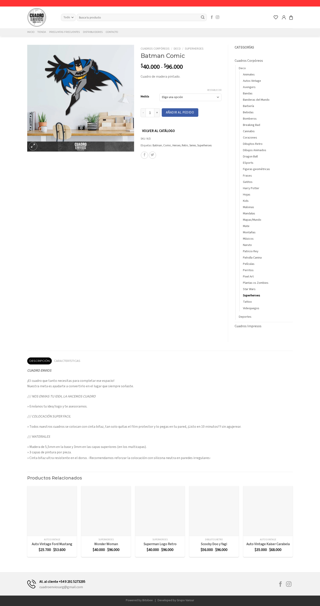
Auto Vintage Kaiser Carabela (268, 544)
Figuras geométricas (256, 169)
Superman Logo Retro (160, 544)
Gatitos (248, 182)
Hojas (246, 194)
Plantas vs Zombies (255, 282)
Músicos (248, 238)
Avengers (249, 87)
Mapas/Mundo (252, 219)
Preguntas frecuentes (64, 32)
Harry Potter (251, 188)
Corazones (250, 137)
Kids (246, 201)
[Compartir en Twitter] (152, 155)
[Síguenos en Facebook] (212, 17)
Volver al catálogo (158, 131)
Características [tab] (67, 360)
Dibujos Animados (254, 150)
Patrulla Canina (252, 257)
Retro (185, 145)
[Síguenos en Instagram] (217, 17)
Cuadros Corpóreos (155, 49)
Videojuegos (251, 308)
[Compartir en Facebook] (144, 155)
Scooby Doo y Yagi (214, 544)
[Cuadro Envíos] (40, 17)
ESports (248, 162)
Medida (145, 96)
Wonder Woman (106, 544)
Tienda (41, 32)
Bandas (248, 93)
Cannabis (249, 131)
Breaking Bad (251, 125)
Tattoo (247, 301)
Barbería (248, 106)
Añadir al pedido (180, 112)
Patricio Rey (250, 251)
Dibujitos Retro (253, 144)
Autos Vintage (252, 80)
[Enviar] (203, 17)
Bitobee (147, 600)
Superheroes (194, 49)
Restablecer (214, 90)
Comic (167, 145)
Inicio (30, 32)
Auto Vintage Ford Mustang (52, 544)
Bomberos (250, 118)
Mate (246, 226)
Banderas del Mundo (256, 99)
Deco (177, 49)
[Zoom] (33, 146)
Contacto (112, 32)
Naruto (247, 245)
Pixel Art (248, 276)
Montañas (249, 232)
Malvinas (248, 207)
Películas (248, 264)
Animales (249, 74)
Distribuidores (93, 32)
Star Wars (249, 289)
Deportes (245, 316)
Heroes (176, 145)
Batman (157, 145)
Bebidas (248, 112)
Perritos (248, 270)
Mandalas (249, 213)
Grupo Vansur (185, 600)
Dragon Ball (250, 156)
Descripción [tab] (39, 360)
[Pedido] (291, 17)
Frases (247, 175)
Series (192, 145)
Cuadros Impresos (248, 326)
